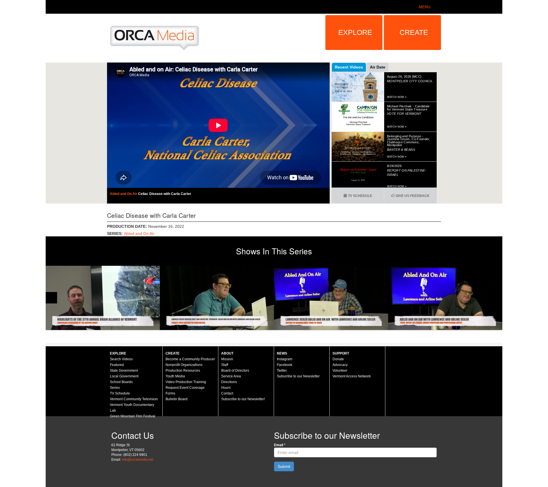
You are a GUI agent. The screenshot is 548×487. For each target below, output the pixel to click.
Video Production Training (186, 382)
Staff (224, 365)
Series (115, 388)
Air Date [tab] (377, 67)
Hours (226, 388)
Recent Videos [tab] (349, 67)
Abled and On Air (124, 194)
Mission (227, 359)
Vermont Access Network (352, 376)
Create (414, 32)
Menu (424, 7)
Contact (227, 393)
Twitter (282, 371)
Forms (170, 393)
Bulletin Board (177, 399)
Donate (338, 359)
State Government (124, 371)
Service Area (231, 376)
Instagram (284, 359)
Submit (284, 466)
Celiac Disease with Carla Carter (164, 194)
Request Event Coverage (185, 388)
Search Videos (121, 359)
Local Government (124, 376)
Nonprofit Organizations (184, 365)
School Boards (121, 382)
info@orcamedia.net (137, 460)
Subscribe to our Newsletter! (243, 399)
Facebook (284, 365)
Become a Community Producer (190, 359)
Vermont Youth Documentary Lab (132, 407)
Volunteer (340, 371)
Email (279, 445)
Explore (355, 32)
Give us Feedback (412, 196)
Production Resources (183, 371)
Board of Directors (235, 371)
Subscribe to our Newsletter (298, 376)
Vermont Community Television (134, 399)
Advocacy (340, 365)
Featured (117, 365)
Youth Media (175, 376)
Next (496, 297)
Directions (229, 382)
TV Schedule (359, 196)
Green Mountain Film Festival (132, 416)
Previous (51, 297)
